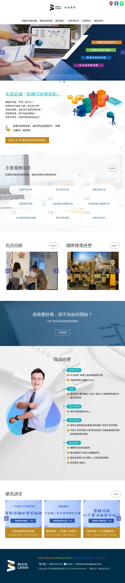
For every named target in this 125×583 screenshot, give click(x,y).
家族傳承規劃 (25, 203)
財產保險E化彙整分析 (99, 203)
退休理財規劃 (62, 218)
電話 (44, 564)
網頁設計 (93, 569)
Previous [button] (2, 52)
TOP (119, 503)
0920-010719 (55, 564)
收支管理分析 (62, 189)
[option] (62, 52)
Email (70, 564)
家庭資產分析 (99, 189)
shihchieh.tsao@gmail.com (88, 564)
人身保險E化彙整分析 (62, 203)
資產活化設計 (99, 218)
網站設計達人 (104, 569)
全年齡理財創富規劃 (26, 218)
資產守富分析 (25, 189)
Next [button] (122, 52)
